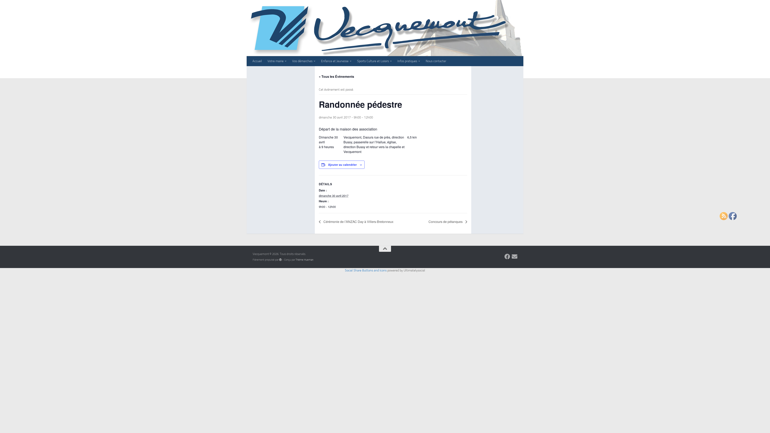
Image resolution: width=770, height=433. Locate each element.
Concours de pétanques (446, 221)
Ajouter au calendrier (342, 165)
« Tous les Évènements (336, 76)
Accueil (257, 61)
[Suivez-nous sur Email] (514, 256)
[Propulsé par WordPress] (280, 259)
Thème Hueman (304, 259)
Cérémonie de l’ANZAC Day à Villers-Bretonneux (358, 221)
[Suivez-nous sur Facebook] (507, 256)
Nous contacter (436, 61)
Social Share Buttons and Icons (366, 270)
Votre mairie (275, 61)
